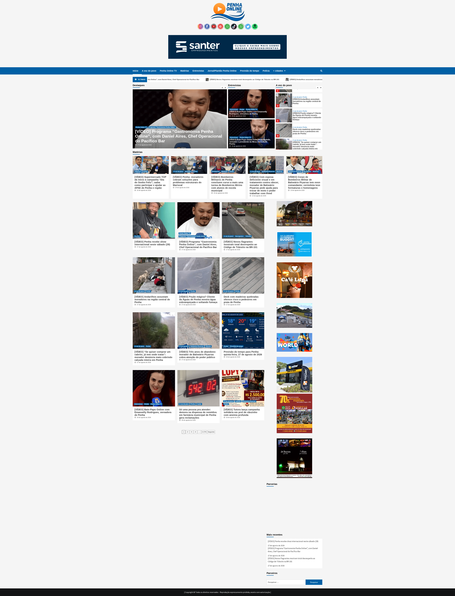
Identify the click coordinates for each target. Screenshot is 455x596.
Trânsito (248, 236)
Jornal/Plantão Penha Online (222, 71)
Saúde (199, 404)
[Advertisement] (294, 510)
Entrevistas (198, 71)
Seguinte (211, 432)
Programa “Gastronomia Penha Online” (192, 236)
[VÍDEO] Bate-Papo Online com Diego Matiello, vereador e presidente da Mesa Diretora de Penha (250, 142)
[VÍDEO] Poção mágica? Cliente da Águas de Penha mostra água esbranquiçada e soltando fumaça (307, 112)
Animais (238, 401)
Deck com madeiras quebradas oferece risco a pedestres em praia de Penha (307, 127)
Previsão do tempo (249, 71)
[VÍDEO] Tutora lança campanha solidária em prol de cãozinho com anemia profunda (242, 412)
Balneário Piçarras (268, 171)
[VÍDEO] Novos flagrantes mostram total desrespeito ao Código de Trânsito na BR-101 (174, 79)
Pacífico (137, 236)
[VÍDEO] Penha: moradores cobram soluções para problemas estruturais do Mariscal (188, 181)
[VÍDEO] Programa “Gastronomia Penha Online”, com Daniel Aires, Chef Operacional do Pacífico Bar (198, 244)
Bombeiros (215, 171)
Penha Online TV (168, 71)
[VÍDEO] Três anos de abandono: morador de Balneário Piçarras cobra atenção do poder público (197, 354)
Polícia (266, 71)
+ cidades (278, 71)
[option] (180, 118)
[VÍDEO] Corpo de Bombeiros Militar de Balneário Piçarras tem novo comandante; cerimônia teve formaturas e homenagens (304, 182)
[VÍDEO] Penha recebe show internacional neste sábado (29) (152, 243)
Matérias (184, 71)
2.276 (204, 432)
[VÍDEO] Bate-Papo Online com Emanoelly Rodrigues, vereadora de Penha (176, 138)
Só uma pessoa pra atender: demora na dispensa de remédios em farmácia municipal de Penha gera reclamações (198, 413)
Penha (148, 132)
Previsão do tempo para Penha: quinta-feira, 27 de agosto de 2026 (243, 353)
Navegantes (239, 236)
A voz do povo (149, 71)
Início (135, 71)
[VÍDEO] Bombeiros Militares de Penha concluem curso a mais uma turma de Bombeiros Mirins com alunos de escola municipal (227, 184)
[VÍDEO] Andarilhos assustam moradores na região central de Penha (247, 79)
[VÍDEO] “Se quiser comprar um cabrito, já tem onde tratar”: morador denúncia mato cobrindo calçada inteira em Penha (307, 142)
